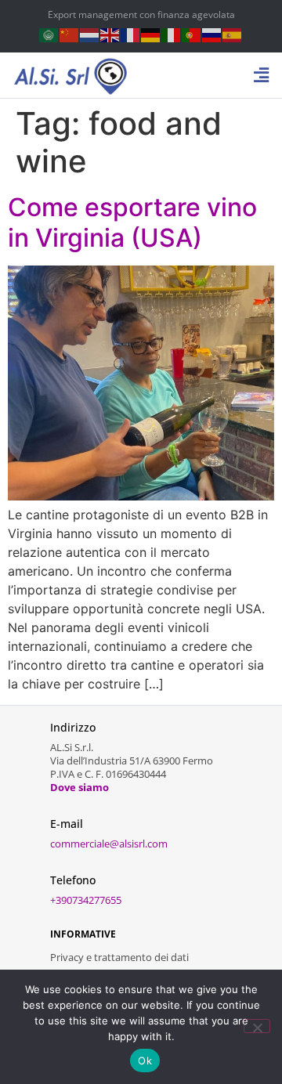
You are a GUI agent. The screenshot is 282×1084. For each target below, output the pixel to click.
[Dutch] (90, 34)
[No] (257, 1026)
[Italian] (171, 34)
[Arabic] (49, 34)
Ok (145, 1060)
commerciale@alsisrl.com (109, 843)
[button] (261, 75)
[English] (110, 34)
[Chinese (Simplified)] (70, 34)
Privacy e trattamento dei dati (119, 957)
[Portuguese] (192, 34)
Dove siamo (79, 787)
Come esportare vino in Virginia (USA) (132, 222)
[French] (131, 34)
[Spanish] (232, 34)
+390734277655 (85, 900)
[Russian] (212, 34)
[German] (151, 34)
